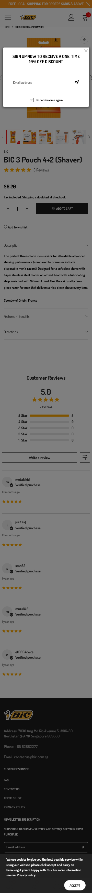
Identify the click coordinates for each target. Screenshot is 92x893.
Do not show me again (49, 100)
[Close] (86, 50)
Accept (75, 886)
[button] (76, 82)
